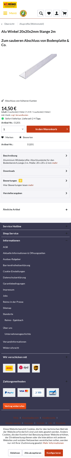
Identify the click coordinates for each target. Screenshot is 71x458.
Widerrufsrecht (11, 347)
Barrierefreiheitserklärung (16, 265)
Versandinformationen (14, 341)
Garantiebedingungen (14, 283)
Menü (13, 13)
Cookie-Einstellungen (14, 271)
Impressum (8, 289)
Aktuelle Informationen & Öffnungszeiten (24, 253)
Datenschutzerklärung (14, 277)
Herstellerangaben (12, 193)
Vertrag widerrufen (14, 406)
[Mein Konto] (56, 13)
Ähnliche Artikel (11, 209)
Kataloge (28, 423)
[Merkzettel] (48, 13)
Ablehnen (15, 452)
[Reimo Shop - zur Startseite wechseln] (10, 5)
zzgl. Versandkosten (19, 115)
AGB (5, 247)
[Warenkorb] (64, 13)
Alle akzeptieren (32, 452)
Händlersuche (48, 417)
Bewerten (27, 137)
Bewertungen (10, 180)
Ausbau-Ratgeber (12, 259)
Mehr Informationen (53, 443)
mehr (55, 162)
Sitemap (7, 307)
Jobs (5, 295)
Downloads (9, 170)
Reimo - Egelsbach (14, 320)
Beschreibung (10, 155)
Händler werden (13, 423)
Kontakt (40, 423)
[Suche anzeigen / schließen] (40, 13)
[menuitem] (9, 13)
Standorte (8, 314)
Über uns (7, 327)
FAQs (15, 417)
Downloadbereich (30, 417)
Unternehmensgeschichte (18, 334)
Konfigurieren (54, 452)
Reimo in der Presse (13, 301)
